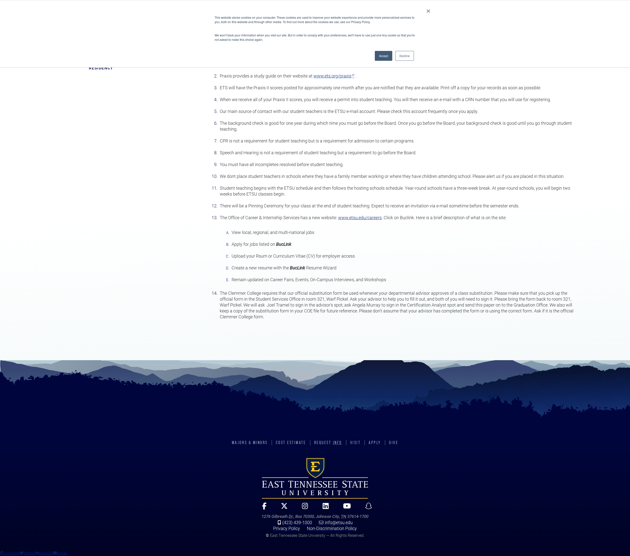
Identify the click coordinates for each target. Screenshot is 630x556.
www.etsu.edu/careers (360, 217)
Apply (375, 442)
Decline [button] (404, 56)
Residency (101, 67)
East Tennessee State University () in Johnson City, (315, 478)
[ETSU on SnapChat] (366, 508)
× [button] (428, 9)
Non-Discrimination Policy (332, 528)
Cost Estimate (291, 442)
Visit (355, 442)
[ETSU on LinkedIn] (323, 508)
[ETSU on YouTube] (345, 508)
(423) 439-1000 (297, 522)
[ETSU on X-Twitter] (282, 508)
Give (393, 442)
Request (328, 442)
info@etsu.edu (339, 522)
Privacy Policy (286, 528)
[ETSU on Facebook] (262, 508)
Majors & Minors (250, 442)
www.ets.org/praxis (332, 76)
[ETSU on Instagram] (303, 508)
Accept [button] (383, 56)
